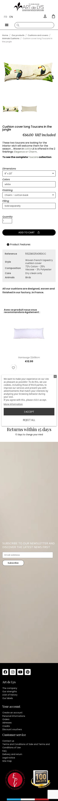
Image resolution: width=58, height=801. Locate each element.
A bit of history (9, 694)
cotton (29, 148)
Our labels (7, 698)
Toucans (33, 157)
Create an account (12, 712)
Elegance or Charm (25, 151)
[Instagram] (13, 672)
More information (13, 404)
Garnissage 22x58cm (29, 357)
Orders (5, 719)
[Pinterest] (28, 672)
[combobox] (34, 25)
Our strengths (9, 691)
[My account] (45, 16)
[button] (53, 16)
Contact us (8, 740)
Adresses (7, 722)
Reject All (29, 420)
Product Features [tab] (20, 244)
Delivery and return (12, 754)
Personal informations (13, 716)
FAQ (4, 750)
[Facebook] (5, 672)
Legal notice (8, 757)
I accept (29, 411)
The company (9, 688)
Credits (6, 726)
